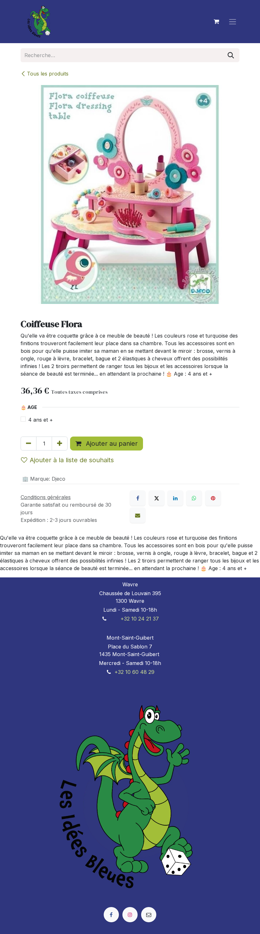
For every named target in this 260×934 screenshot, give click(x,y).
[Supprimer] (28, 444)
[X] (156, 498)
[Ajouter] (60, 444)
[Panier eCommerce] (216, 22)
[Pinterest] (213, 498)
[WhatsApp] (194, 498)
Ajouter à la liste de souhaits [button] (72, 460)
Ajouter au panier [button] (111, 443)
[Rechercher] (230, 55)
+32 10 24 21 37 (139, 618)
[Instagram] (130, 914)
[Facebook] (137, 498)
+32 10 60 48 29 (134, 672)
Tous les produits (47, 73)
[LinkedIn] (175, 498)
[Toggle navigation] (232, 22)
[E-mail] (137, 515)
